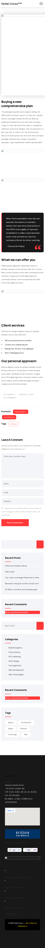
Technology (12, 735)
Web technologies (16, 674)
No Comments (10, 398)
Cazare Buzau (10, 914)
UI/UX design (14, 661)
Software (13, 424)
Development (26, 723)
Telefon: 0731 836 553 (14, 887)
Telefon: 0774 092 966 (14, 898)
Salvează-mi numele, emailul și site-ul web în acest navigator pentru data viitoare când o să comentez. (21, 511)
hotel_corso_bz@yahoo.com (17, 877)
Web (25, 735)
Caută (40, 544)
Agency (11, 723)
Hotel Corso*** (11, 4)
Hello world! (9, 572)
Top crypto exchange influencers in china (22, 577)
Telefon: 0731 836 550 (14, 908)
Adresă (8, 782)
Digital (10, 729)
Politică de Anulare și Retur (16, 566)
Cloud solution (9, 417)
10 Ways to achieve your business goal (21, 589)
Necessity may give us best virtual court (22, 583)
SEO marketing (15, 656)
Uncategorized (15, 665)
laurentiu (10, 394)
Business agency (20, 412)
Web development (16, 670)
